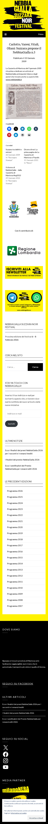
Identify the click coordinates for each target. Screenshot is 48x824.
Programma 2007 (15, 606)
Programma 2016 (15, 551)
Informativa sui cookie (19, 813)
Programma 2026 (15, 491)
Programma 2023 (15, 509)
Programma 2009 (15, 594)
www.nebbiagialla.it (14, 79)
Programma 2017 (15, 545)
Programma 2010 (15, 588)
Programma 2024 (15, 503)
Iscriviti (11, 424)
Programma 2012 (15, 575)
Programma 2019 (15, 533)
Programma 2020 (15, 527)
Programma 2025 (15, 497)
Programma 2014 (15, 563)
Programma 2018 (15, 539)
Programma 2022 (15, 515)
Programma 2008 (15, 600)
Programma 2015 (15, 557)
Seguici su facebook (17, 683)
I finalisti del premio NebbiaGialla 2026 (22, 459)
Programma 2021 (15, 521)
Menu (40, 34)
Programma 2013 (15, 569)
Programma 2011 (15, 581)
